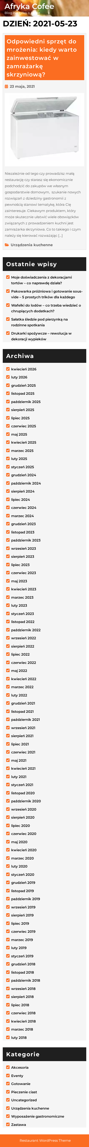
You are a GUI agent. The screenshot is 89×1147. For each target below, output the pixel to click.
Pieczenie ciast (24, 1092)
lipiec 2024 (20, 499)
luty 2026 (19, 377)
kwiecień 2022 (23, 679)
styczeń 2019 (22, 956)
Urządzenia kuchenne (32, 245)
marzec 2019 (22, 940)
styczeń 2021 (22, 785)
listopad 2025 (22, 393)
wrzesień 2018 (23, 988)
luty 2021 (18, 777)
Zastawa (18, 1124)
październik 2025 (26, 402)
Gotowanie (20, 1084)
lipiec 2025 (20, 418)
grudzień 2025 (23, 385)
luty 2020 (19, 866)
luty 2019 (18, 948)
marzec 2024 (22, 516)
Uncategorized (24, 1100)
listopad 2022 (22, 622)
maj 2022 (19, 670)
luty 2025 (19, 459)
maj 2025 (19, 434)
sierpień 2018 (22, 997)
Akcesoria (20, 1067)
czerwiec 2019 (23, 931)
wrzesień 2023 (23, 548)
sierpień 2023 (22, 556)
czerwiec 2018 (23, 1013)
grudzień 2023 (23, 524)
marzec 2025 (22, 450)
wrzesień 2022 (23, 638)
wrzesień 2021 (23, 728)
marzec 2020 (22, 858)
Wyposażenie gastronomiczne (37, 1116)
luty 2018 (19, 1037)
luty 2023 (19, 605)
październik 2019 (25, 899)
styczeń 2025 (22, 467)
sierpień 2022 (22, 646)
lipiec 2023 (20, 565)
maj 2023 (19, 581)
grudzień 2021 (23, 703)
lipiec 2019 (20, 923)
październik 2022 (26, 630)
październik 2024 (26, 483)
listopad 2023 (22, 532)
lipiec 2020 (20, 825)
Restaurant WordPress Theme (45, 1140)
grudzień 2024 (23, 475)
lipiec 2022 (20, 654)
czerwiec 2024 (23, 507)
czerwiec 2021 (23, 752)
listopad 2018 (22, 972)
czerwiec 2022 (23, 662)
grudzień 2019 (23, 882)
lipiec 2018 (20, 1005)
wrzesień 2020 (23, 809)
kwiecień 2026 (23, 369)
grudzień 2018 (23, 964)
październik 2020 (26, 801)
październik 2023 (26, 540)
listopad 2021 (22, 711)
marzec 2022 (22, 687)
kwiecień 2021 (23, 768)
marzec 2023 (22, 597)
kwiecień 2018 (23, 1021)
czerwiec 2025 (23, 426)
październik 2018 (25, 980)
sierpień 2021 (22, 736)
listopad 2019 (22, 891)
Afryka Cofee (29, 6)
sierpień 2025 (22, 410)
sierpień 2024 (22, 491)
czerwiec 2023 (23, 573)
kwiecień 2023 (23, 589)
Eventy (17, 1076)
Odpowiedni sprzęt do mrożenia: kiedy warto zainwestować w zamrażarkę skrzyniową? (42, 58)
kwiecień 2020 (24, 850)
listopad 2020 (23, 793)
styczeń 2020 (22, 874)
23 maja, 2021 (22, 86)
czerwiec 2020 (23, 833)
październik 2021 (25, 719)
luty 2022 (19, 695)
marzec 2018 (22, 1029)
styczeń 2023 (22, 614)
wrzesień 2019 (23, 907)
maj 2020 (19, 842)
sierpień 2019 (22, 915)
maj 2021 (18, 760)
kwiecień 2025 (23, 442)
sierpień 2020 (22, 817)
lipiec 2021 (20, 744)
